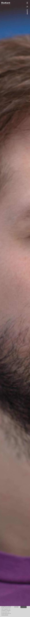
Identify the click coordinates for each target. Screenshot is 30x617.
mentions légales (4, 614)
